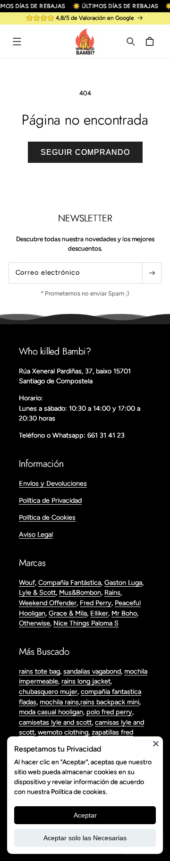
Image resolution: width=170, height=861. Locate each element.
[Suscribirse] (151, 272)
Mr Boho (124, 613)
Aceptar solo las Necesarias (85, 838)
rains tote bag (39, 671)
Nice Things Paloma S (86, 623)
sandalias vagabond (92, 671)
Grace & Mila (68, 613)
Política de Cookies (47, 517)
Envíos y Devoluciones (53, 483)
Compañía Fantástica (69, 582)
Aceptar (85, 815)
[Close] (156, 743)
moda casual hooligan (51, 712)
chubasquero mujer (48, 691)
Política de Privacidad (50, 500)
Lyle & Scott (37, 592)
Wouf (27, 582)
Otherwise (34, 623)
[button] (17, 41)
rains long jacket (85, 681)
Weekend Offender (47, 603)
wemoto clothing (63, 732)
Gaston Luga (123, 582)
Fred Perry (95, 603)
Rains (112, 592)
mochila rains (59, 702)
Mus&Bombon (80, 592)
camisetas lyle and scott (55, 722)
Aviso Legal (36, 534)
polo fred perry (109, 712)
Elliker (99, 613)
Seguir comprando (85, 152)
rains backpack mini (109, 702)
